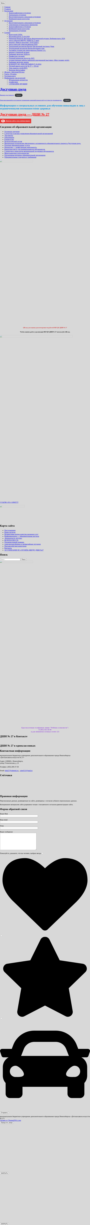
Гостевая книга (10, 76)
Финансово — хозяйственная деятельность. (20, 147)
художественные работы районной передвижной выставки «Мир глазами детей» (39, 60)
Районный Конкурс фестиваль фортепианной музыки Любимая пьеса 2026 (37, 38)
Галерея (7, 33)
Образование (9, 137)
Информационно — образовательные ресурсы (21, 536)
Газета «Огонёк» (10, 74)
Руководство (9, 139)
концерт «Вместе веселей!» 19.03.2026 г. (24, 42)
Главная (7, 7)
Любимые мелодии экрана (19, 62)
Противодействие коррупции (15, 546)
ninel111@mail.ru (26, 771)
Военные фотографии (17, 70)
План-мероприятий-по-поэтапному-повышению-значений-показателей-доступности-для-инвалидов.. (31, 100)
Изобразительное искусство (19, 19)
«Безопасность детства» (13, 538)
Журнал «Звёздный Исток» (14, 72)
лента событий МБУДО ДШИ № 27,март (24, 40)
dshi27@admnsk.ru (11, 771)
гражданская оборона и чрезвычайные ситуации (22, 544)
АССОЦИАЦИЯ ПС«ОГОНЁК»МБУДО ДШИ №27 (24, 550)
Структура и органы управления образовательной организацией (28, 133)
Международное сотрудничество (16, 153)
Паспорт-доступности (7, 95)
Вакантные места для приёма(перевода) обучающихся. (24, 149)
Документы (8, 135)
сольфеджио (13, 82)
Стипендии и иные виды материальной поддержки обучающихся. (29, 151)
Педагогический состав (13, 141)
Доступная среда (13, 89)
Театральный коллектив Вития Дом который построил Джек (31, 46)
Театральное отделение (17, 15)
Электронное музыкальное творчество (23, 25)
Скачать (18, 95)
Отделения (8, 21)
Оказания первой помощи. (14, 542)
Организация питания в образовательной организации (24, 155)
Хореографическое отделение (20, 13)
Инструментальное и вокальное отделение (25, 17)
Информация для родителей (14, 78)
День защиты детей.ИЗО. (18, 68)
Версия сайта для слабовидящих (17, 121)
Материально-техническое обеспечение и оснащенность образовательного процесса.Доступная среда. (42, 143)
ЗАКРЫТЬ (4, 1173)
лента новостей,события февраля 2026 (23, 44)
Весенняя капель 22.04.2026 (19, 36)
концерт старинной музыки (19, 52)
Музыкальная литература (18, 80)
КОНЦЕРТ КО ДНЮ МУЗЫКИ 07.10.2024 (25, 64)
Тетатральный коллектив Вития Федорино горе (26, 48)
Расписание (8, 11)
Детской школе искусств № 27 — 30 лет (24, 66)
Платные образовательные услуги (17, 145)
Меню (3, 3)
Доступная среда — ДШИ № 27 (24, 114)
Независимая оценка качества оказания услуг (21, 534)
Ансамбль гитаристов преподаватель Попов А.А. (27, 50)
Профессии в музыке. (17, 56)
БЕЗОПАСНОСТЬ (11, 540)
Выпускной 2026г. (15, 35)
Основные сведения (11, 131)
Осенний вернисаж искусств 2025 (21, 58)
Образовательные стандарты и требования (20, 157)
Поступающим (9, 530)
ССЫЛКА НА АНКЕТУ (9, 502)
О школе (7, 9)
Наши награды (9, 532)
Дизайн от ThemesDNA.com (10, 1120)
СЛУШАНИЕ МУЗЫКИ (18, 84)
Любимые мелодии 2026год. (19, 54)
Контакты (8, 548)
